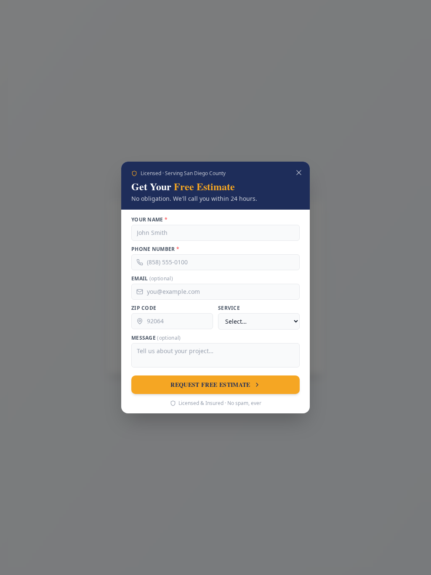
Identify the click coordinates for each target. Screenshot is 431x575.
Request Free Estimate (210, 385)
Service (229, 308)
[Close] (299, 173)
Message (157, 338)
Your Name (150, 220)
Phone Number (155, 250)
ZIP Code (144, 308)
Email (153, 279)
